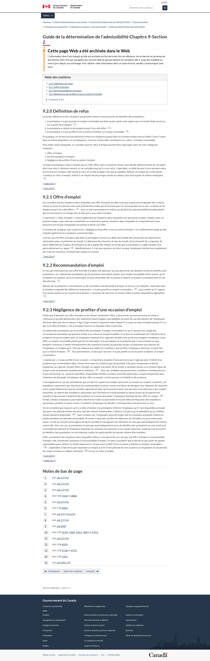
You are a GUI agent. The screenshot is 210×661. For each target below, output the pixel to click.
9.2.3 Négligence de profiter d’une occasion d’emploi (75, 94)
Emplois (46, 615)
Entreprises (47, 630)
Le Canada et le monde (93, 640)
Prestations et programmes (56, 27)
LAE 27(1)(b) (63, 489)
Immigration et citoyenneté (54, 620)
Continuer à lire (60, 100)
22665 (72, 532)
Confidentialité (114, 655)
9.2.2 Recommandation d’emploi (65, 90)
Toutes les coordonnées (52, 606)
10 (69, 351)
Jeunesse (129, 630)
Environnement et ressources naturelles (100, 615)
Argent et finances (91, 646)
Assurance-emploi (140, 22)
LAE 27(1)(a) (63, 477)
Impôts (46, 646)
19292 (65, 495)
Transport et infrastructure (95, 635)
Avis (102, 655)
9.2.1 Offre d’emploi (59, 87)
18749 (65, 532)
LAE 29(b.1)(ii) (64, 562)
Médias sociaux (49, 655)
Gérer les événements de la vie (138, 635)
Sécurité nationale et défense (96, 620)
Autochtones (131, 620)
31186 (65, 550)
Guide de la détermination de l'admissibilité (127, 27)
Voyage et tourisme (51, 625)
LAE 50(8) (61, 526)
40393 (65, 544)
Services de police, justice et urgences (99, 630)
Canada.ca (47, 22)
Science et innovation (134, 615)
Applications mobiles (67, 655)
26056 (65, 507)
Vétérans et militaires (134, 625)
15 (86, 450)
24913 (79, 532)
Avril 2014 (49, 188)
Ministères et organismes (94, 606)
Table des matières (72, 571)
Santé (45, 640)
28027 (86, 532)
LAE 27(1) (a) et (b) (66, 514)
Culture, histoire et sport (94, 625)
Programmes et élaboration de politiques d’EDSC (110, 22)
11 (97, 370)
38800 (74, 495)
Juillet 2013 (49, 183)
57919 (95, 532)
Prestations (47, 635)
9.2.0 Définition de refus (61, 83)
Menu (49, 15)
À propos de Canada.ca (88, 655)
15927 (65, 556)
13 (74, 414)
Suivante (93, 572)
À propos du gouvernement (137, 606)
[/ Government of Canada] (62, 7)
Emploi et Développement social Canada (70, 22)
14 (45, 447)
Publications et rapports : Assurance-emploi (88, 27)
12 (162, 395)
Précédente (55, 572)
